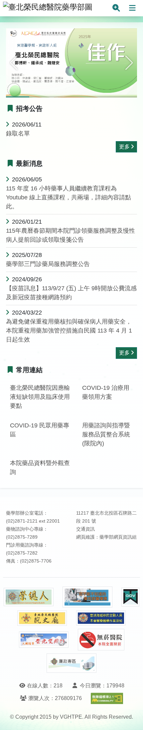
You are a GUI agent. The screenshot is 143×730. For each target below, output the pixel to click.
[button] (13, 63)
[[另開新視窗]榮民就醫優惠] (87, 597)
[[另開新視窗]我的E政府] (130, 597)
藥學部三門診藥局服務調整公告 (48, 264)
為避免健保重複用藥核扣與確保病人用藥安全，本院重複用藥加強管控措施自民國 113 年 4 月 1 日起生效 (69, 330)
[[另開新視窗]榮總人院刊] (29, 597)
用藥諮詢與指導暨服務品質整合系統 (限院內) (106, 434)
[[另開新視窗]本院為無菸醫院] (101, 639)
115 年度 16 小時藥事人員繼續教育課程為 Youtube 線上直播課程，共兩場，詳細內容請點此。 (68, 197)
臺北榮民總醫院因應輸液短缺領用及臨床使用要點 (40, 396)
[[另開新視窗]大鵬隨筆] (44, 639)
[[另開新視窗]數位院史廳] (42, 618)
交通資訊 (85, 529)
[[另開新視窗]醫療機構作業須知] (101, 617)
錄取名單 (18, 133)
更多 (124, 146)
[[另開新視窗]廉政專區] (71, 663)
